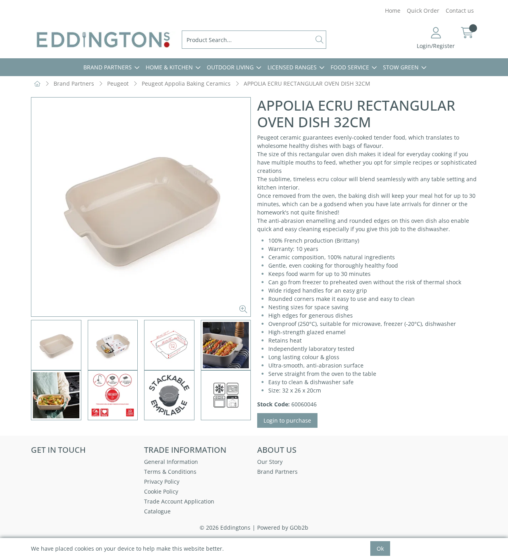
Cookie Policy (161, 491)
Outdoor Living (230, 67)
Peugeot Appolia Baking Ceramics (186, 83)
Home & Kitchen (169, 67)
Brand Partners (107, 67)
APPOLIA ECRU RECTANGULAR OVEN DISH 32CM (307, 83)
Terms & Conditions (170, 471)
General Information (171, 461)
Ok (380, 548)
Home (392, 10)
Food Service (350, 67)
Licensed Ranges (292, 67)
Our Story (270, 461)
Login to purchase (287, 420)
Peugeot (118, 83)
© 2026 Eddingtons (225, 527)
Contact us (460, 10)
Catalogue (157, 511)
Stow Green (401, 67)
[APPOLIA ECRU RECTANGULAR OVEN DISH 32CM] (141, 207)
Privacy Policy (161, 481)
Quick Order (423, 10)
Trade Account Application (179, 501)
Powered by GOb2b (282, 527)
